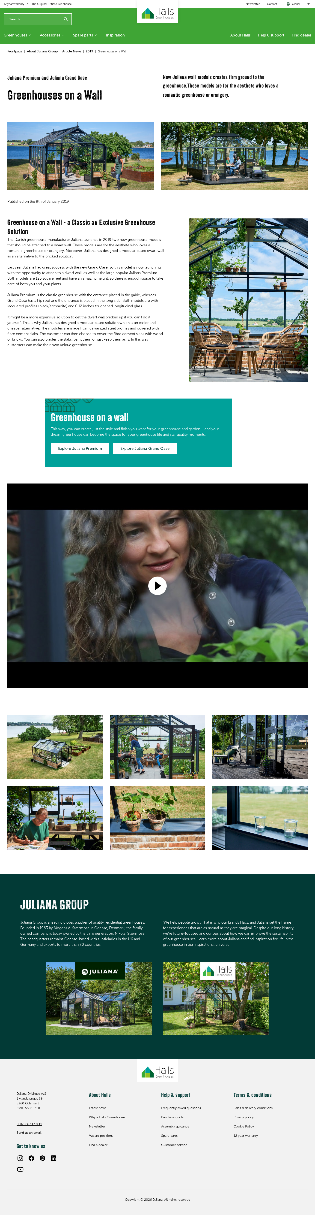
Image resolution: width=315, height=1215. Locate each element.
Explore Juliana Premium (80, 448)
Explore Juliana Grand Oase (144, 448)
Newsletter (253, 4)
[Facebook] (31, 1158)
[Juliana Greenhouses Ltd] (157, 11)
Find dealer (301, 35)
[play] (157, 586)
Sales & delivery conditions (253, 1108)
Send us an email (29, 1133)
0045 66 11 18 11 (29, 1124)
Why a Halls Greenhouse (107, 1117)
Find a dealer (98, 1145)
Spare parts (83, 35)
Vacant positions (101, 1136)
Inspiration (115, 35)
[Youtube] (20, 1169)
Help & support (271, 35)
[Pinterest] (42, 1158)
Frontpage (14, 51)
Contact (272, 4)
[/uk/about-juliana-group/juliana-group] (99, 998)
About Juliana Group (42, 51)
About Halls (240, 35)
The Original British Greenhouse (52, 4)
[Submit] (65, 19)
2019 (89, 51)
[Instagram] (20, 1158)
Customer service (174, 1145)
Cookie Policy (244, 1126)
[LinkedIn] (53, 1158)
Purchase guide (172, 1117)
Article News (71, 51)
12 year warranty (14, 4)
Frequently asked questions (181, 1108)
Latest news (97, 1108)
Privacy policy (244, 1117)
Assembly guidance (175, 1126)
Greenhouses (15, 35)
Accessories (50, 35)
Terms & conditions (253, 1095)
